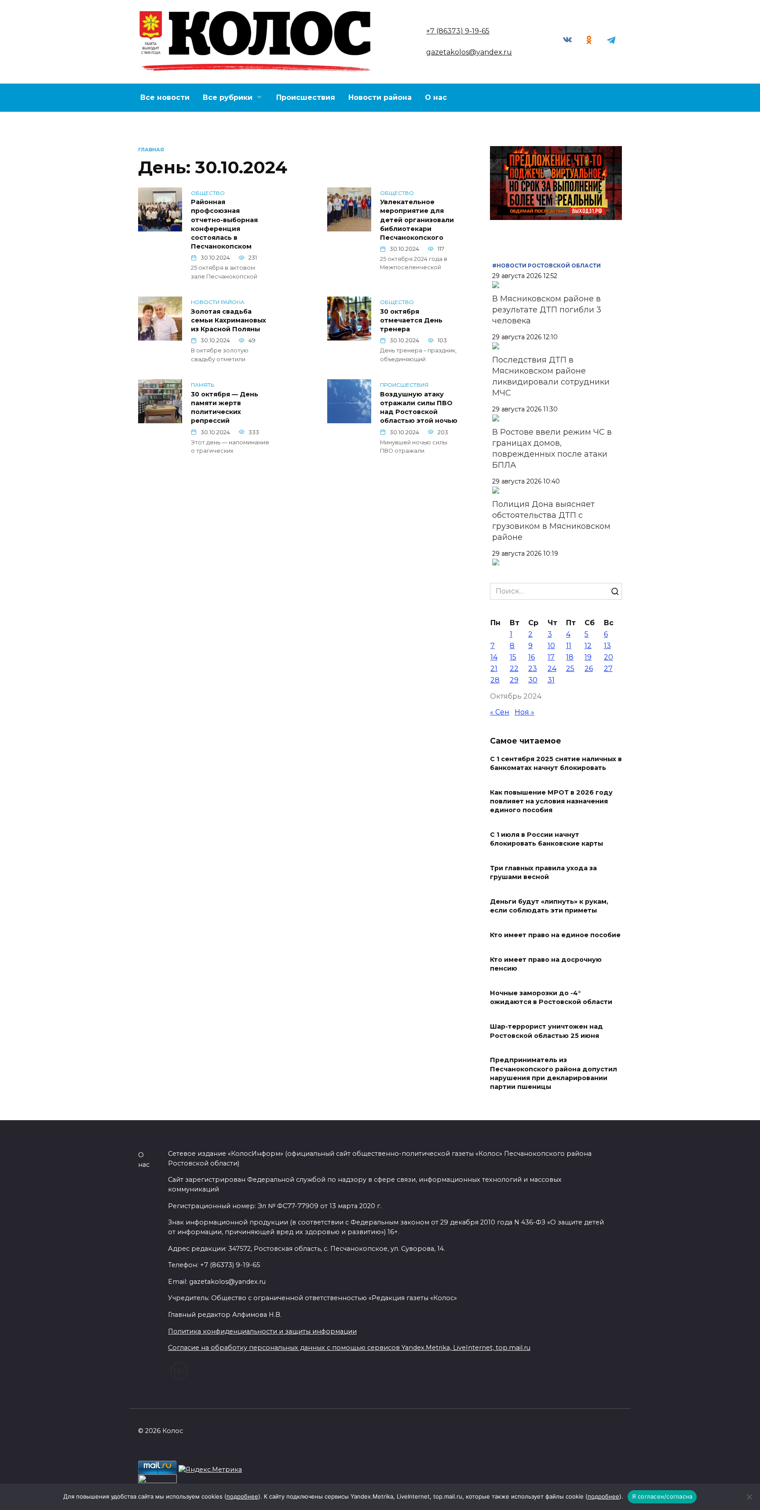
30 (532, 680)
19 (588, 657)
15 (513, 657)
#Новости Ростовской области (546, 265)
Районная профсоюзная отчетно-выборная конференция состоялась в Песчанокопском (224, 224)
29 (514, 680)
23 (532, 668)
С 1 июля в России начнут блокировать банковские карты (546, 839)
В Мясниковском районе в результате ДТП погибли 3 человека (546, 310)
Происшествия (305, 97)
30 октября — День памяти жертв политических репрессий (224, 407)
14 (493, 657)
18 (570, 657)
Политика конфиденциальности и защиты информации (262, 1331)
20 (608, 657)
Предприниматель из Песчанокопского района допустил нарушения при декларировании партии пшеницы (553, 1073)
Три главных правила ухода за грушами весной (543, 873)
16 (531, 657)
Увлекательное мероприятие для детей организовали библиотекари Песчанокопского (417, 220)
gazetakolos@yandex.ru (469, 52)
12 (588, 645)
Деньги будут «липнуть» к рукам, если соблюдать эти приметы (549, 906)
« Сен (499, 712)
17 (551, 657)
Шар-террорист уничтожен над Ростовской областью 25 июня (546, 1031)
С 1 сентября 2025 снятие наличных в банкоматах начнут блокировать (556, 763)
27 (608, 668)
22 (514, 668)
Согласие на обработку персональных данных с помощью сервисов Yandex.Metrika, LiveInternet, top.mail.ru (349, 1348)
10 (551, 645)
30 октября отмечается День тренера (411, 320)
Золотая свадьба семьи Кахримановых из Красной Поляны (228, 320)
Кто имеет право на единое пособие (555, 935)
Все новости (165, 97)
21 (493, 668)
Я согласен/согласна (662, 1496)
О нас (436, 97)
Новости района (380, 97)
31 (551, 680)
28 (495, 680)
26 (589, 668)
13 (607, 645)
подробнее (242, 1496)
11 (568, 645)
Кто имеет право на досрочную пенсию (546, 964)
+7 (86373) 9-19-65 (458, 31)
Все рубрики (227, 97)
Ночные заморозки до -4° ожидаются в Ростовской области (551, 998)
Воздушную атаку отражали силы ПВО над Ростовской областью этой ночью (418, 407)
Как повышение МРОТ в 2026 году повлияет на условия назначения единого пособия (551, 801)
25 (570, 668)
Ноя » (524, 712)
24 (552, 668)
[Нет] (749, 1496)
